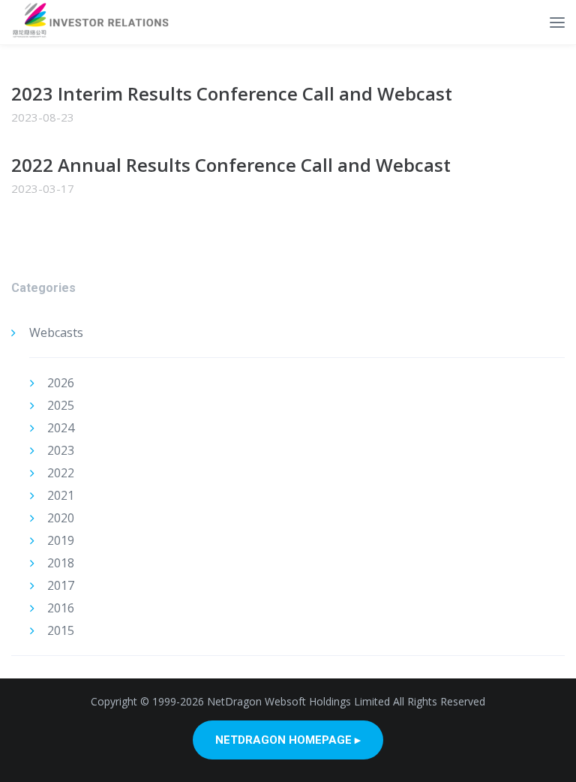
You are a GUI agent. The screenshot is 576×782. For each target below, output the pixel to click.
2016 (60, 608)
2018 (60, 563)
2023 (60, 450)
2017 (60, 585)
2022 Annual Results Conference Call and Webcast (231, 164)
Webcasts (56, 332)
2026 (60, 382)
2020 (60, 518)
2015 (60, 630)
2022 (60, 473)
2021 (60, 495)
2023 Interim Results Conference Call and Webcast (231, 93)
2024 (60, 428)
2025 (60, 405)
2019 (60, 540)
